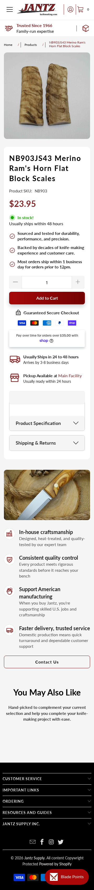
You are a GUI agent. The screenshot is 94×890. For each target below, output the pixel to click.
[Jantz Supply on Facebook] (42, 842)
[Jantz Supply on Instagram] (51, 842)
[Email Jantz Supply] (33, 842)
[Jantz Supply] (37, 9)
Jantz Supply (34, 858)
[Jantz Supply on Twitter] (61, 842)
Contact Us (47, 661)
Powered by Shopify (55, 864)
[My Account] (69, 9)
